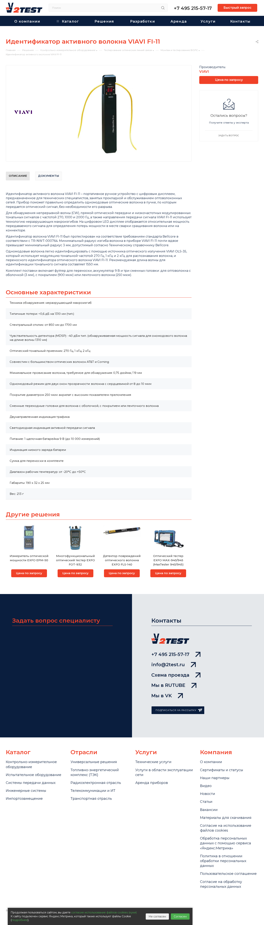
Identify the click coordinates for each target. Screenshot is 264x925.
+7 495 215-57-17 (193, 8)
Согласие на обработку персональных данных (221, 884)
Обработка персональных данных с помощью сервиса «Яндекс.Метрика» (225, 843)
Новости (207, 794)
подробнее (20, 920)
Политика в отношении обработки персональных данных (223, 861)
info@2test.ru (168, 664)
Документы (48, 176)
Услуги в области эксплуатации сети (164, 772)
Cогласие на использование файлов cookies (225, 828)
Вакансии (209, 810)
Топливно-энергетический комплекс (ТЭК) (95, 772)
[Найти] (163, 8)
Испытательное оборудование (33, 775)
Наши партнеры (214, 778)
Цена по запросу (29, 573)
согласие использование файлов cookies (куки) (104, 912)
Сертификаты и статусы (221, 770)
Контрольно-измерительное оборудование (31, 764)
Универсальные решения (94, 762)
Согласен (180, 916)
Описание (18, 176)
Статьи (206, 802)
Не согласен (157, 916)
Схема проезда (170, 675)
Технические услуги (153, 762)
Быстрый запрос (237, 7)
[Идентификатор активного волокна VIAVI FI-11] (107, 114)
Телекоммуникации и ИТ (93, 791)
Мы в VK (161, 695)
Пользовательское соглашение (228, 874)
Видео (206, 786)
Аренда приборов (151, 783)
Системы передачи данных (30, 783)
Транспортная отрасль (91, 798)
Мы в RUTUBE (168, 685)
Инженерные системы (26, 791)
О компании (211, 762)
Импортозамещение (24, 798)
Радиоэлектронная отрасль (96, 783)
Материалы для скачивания (225, 818)
